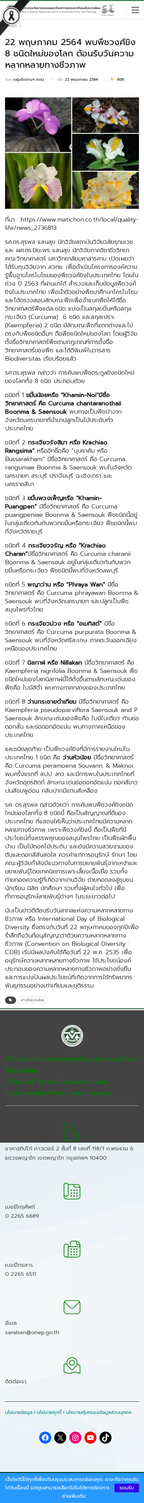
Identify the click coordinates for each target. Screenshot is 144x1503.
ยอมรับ (127, 1487)
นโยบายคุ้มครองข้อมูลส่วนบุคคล (99, 1412)
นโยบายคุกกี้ (49, 1412)
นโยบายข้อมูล (18, 1412)
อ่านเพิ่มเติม (74, 1496)
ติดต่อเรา (15, 1382)
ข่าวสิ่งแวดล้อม (33, 1000)
